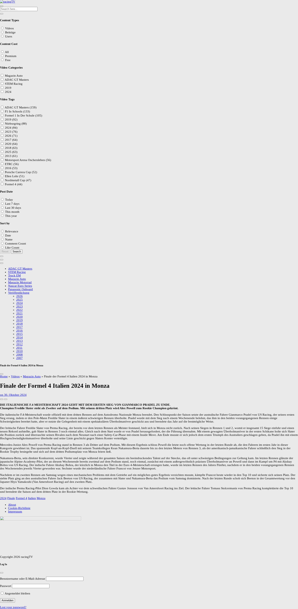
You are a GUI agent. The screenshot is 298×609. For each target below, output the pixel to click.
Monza (41, 498)
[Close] (1, 374)
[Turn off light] (1, 399)
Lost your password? (13, 607)
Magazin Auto (32, 376)
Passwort (5, 586)
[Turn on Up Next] (5, 399)
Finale (11, 498)
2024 (3, 498)
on (13, 394)
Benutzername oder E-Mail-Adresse (22, 578)
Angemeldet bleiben (17, 593)
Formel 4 (21, 498)
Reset (5, 251)
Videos (15, 376)
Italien (32, 498)
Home (4, 376)
